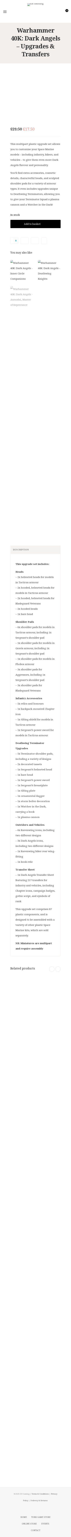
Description (21, 549)
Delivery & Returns (39, 1500)
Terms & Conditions (40, 1494)
